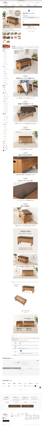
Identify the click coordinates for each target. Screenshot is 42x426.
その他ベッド (5, 82)
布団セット (5, 89)
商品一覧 (21, 389)
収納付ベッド (5, 71)
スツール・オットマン (6, 64)
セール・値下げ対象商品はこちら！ (21, 0)
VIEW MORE (7, 402)
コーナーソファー (5, 61)
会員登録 (22, 413)
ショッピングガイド (21, 340)
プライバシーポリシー (8, 424)
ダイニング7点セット (6, 108)
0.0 (18, 362)
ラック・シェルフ (5, 115)
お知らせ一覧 (4, 424)
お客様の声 (12, 368)
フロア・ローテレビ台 (6, 94)
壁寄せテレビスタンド (6, 99)
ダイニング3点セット (6, 103)
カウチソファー (5, 59)
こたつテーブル (5, 134)
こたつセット (5, 138)
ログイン (12, 414)
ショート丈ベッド (5, 80)
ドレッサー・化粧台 (6, 122)
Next (20, 19)
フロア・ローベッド (6, 68)
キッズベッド (5, 127)
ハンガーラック (5, 120)
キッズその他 (5, 131)
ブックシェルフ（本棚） (6, 117)
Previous (3, 19)
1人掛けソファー (5, 52)
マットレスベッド (5, 75)
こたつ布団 (5, 136)
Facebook (5, 418)
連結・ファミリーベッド (6, 78)
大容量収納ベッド (6, 73)
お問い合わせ (37, 2)
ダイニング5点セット (6, 106)
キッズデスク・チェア (6, 129)
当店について (18, 414)
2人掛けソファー (5, 54)
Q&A (30, 368)
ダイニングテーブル (6, 110)
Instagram (5, 417)
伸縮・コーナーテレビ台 (6, 96)
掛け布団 (5, 87)
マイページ (30, 2)
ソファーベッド (5, 57)
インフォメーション (19, 413)
